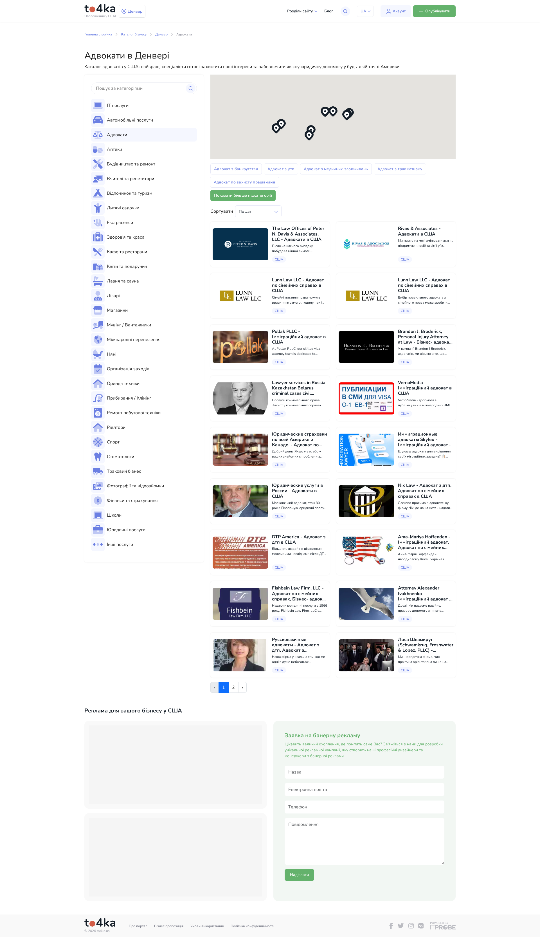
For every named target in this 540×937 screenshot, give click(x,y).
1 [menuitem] (223, 687)
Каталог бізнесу (134, 34)
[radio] (144, 105)
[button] (333, 111)
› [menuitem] (242, 687)
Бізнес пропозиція (169, 926)
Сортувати (221, 211)
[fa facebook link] (391, 926)
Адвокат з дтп (280, 169)
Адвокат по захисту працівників (244, 182)
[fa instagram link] (411, 926)
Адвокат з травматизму (399, 169)
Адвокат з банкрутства (236, 169)
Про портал (138, 926)
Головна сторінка (98, 34)
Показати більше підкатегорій (243, 195)
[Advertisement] (175, 764)
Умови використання (207, 926)
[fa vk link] (421, 926)
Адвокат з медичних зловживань (336, 169)
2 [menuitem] (233, 687)
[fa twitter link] (401, 926)
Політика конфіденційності (252, 926)
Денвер (161, 34)
